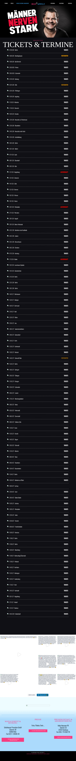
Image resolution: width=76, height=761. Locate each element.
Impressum (29, 753)
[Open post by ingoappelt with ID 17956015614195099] (47, 683)
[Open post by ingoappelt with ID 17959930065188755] (66, 664)
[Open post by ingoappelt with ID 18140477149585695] (19, 654)
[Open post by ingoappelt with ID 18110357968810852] (66, 683)
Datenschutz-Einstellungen (44, 753)
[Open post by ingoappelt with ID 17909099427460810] (66, 645)
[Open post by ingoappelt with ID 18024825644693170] (47, 645)
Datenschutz (34, 753)
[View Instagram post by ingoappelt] (36, 671)
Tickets (66, 50)
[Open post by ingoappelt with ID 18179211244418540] (47, 664)
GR (44, 752)
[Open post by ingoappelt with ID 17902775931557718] (9, 683)
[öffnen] (8, 50)
